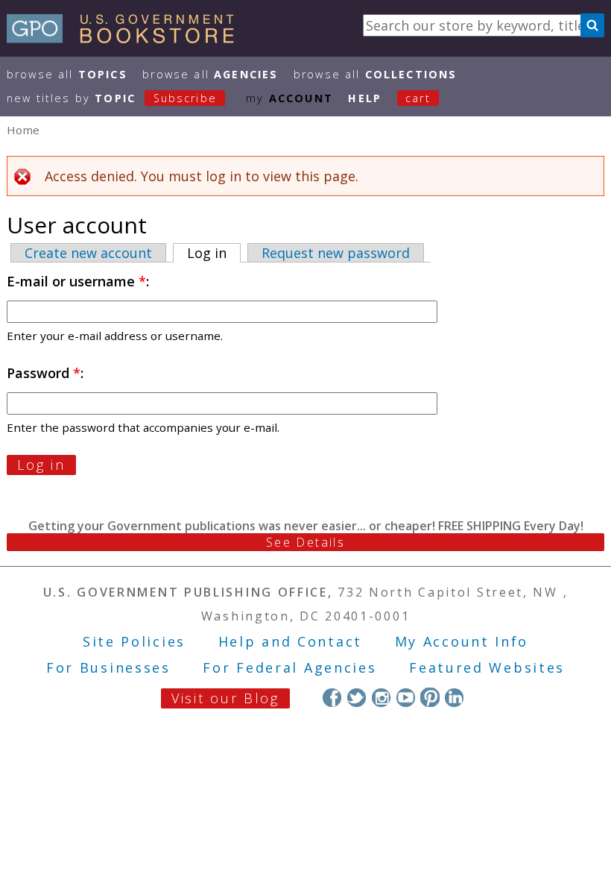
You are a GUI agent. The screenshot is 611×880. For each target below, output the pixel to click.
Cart (418, 98)
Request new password (336, 253)
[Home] (127, 38)
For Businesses (108, 667)
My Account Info (462, 641)
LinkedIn (454, 697)
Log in (214, 253)
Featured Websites (487, 667)
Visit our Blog (225, 698)
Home (23, 129)
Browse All (67, 74)
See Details (305, 542)
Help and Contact (290, 641)
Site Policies (134, 641)
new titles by (112, 98)
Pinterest (429, 697)
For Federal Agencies (289, 667)
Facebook (332, 697)
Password (43, 373)
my (289, 98)
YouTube (405, 697)
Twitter (356, 697)
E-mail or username (76, 281)
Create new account (88, 253)
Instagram (381, 697)
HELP (365, 98)
